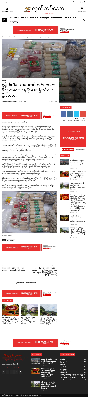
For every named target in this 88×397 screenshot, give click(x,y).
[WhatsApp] (15, 257)
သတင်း (8, 37)
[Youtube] (20, 372)
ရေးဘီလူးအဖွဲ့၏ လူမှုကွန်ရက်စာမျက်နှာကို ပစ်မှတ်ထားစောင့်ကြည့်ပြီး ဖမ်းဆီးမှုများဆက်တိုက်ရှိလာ (48, 320)
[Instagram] (7, 372)
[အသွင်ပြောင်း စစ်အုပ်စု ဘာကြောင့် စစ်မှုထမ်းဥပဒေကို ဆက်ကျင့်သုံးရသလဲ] (64, 162)
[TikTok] (11, 372)
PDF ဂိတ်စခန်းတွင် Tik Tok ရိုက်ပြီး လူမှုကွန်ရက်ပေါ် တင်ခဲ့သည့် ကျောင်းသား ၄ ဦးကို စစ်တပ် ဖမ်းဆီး (10, 320)
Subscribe (82, 111)
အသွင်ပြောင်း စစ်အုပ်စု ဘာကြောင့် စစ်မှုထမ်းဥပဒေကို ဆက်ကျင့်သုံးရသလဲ (78, 163)
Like (64, 111)
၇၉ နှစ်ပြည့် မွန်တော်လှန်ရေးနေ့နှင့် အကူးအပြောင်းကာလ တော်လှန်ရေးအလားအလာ (78, 219)
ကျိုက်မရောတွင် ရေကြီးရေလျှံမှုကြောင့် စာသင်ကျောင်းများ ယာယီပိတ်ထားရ (28, 320)
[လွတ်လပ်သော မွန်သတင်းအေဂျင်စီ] (9, 282)
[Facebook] (3, 257)
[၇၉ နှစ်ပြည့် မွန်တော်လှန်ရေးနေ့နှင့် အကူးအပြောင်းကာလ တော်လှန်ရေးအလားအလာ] (64, 218)
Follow (70, 111)
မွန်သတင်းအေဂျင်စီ (10, 240)
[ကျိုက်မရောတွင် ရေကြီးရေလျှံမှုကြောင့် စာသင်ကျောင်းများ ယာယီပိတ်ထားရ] (29, 310)
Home (3, 37)
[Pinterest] (11, 257)
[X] (7, 257)
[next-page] (6, 327)
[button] (84, 20)
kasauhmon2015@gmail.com (14, 367)
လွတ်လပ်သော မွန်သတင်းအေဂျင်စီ (10, 101)
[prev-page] (3, 327)
